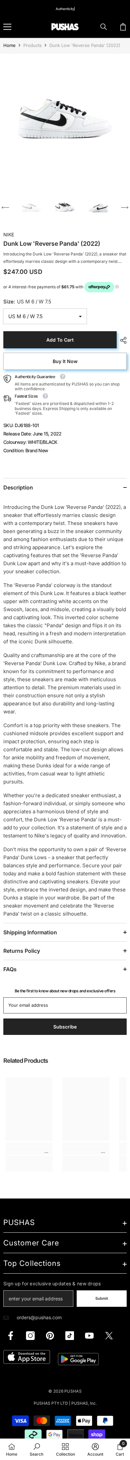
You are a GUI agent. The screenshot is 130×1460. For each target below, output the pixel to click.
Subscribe (65, 796)
